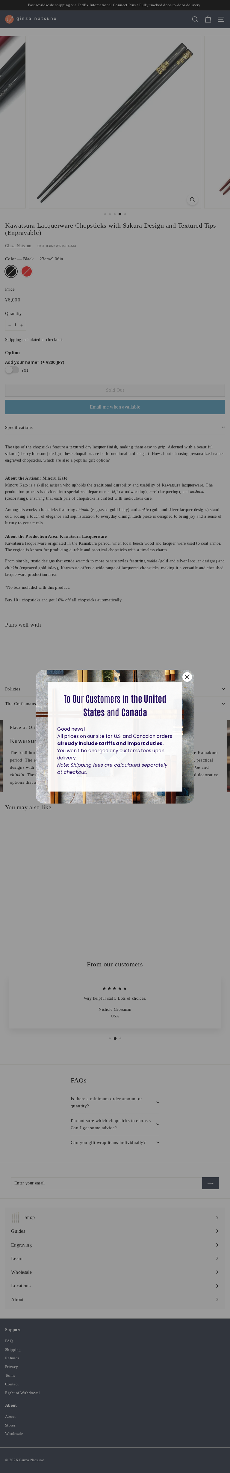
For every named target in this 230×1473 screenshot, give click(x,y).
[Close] (187, 677)
